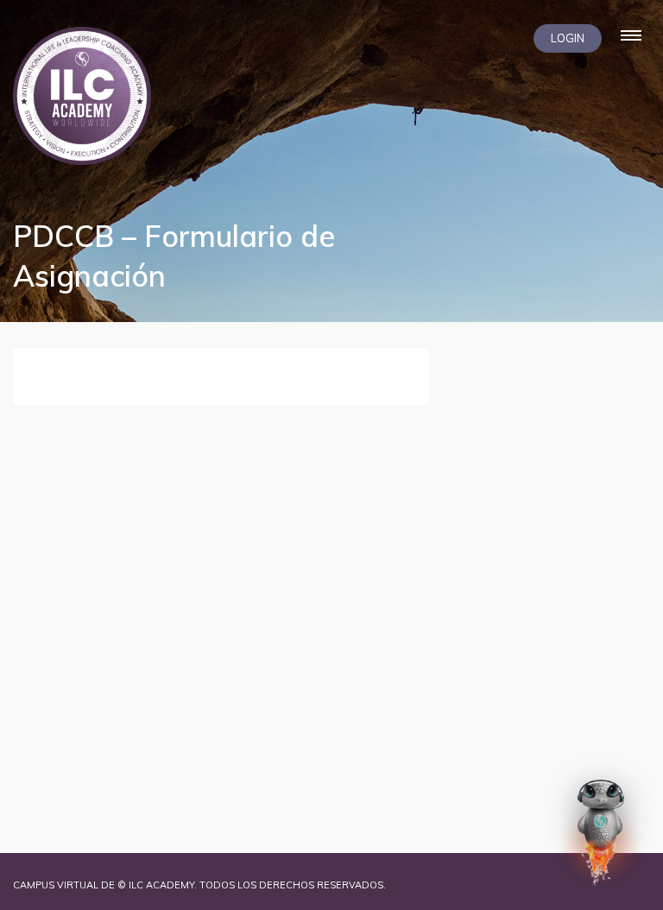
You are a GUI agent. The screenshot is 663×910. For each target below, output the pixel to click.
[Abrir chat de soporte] (600, 831)
